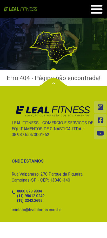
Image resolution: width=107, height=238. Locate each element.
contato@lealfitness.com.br (36, 209)
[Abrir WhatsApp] (94, 225)
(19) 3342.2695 (29, 200)
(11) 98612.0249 (30, 196)
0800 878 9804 (29, 191)
